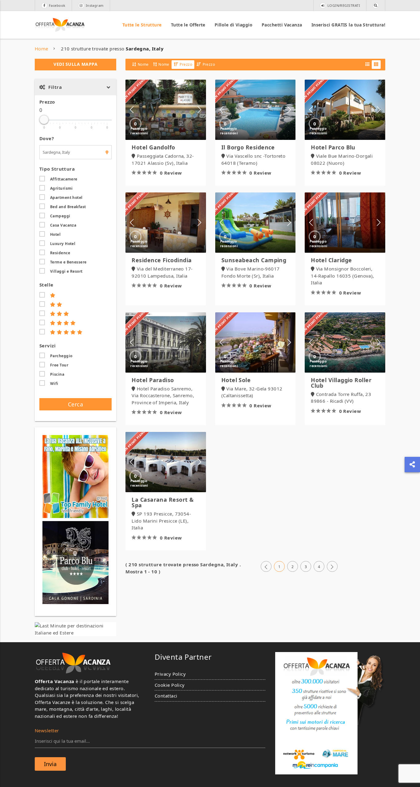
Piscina (57, 374)
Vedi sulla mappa (75, 64)
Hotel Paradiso (153, 380)
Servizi (47, 345)
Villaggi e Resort (66, 271)
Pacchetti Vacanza (282, 25)
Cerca (75, 404)
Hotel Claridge (331, 260)
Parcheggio (61, 355)
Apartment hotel (66, 197)
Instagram (95, 5)
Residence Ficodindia (162, 260)
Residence (60, 252)
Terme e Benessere (68, 262)
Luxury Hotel (62, 243)
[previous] (266, 566)
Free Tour (59, 365)
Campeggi (60, 216)
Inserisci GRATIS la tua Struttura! (348, 25)
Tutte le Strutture (142, 25)
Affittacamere (63, 179)
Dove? (46, 138)
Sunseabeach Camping (254, 260)
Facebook (57, 5)
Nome (143, 64)
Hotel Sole (236, 380)
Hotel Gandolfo (153, 147)
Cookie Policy (170, 685)
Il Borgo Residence (248, 147)
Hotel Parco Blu (333, 147)
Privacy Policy (170, 674)
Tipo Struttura (57, 169)
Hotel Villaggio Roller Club (341, 382)
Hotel (55, 234)
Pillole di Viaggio (233, 25)
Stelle (46, 285)
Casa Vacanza (63, 225)
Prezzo (47, 102)
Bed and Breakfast (68, 206)
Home (41, 48)
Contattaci (166, 696)
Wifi (54, 383)
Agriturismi (61, 188)
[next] (332, 566)
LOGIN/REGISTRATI (343, 5)
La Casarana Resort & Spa (163, 502)
